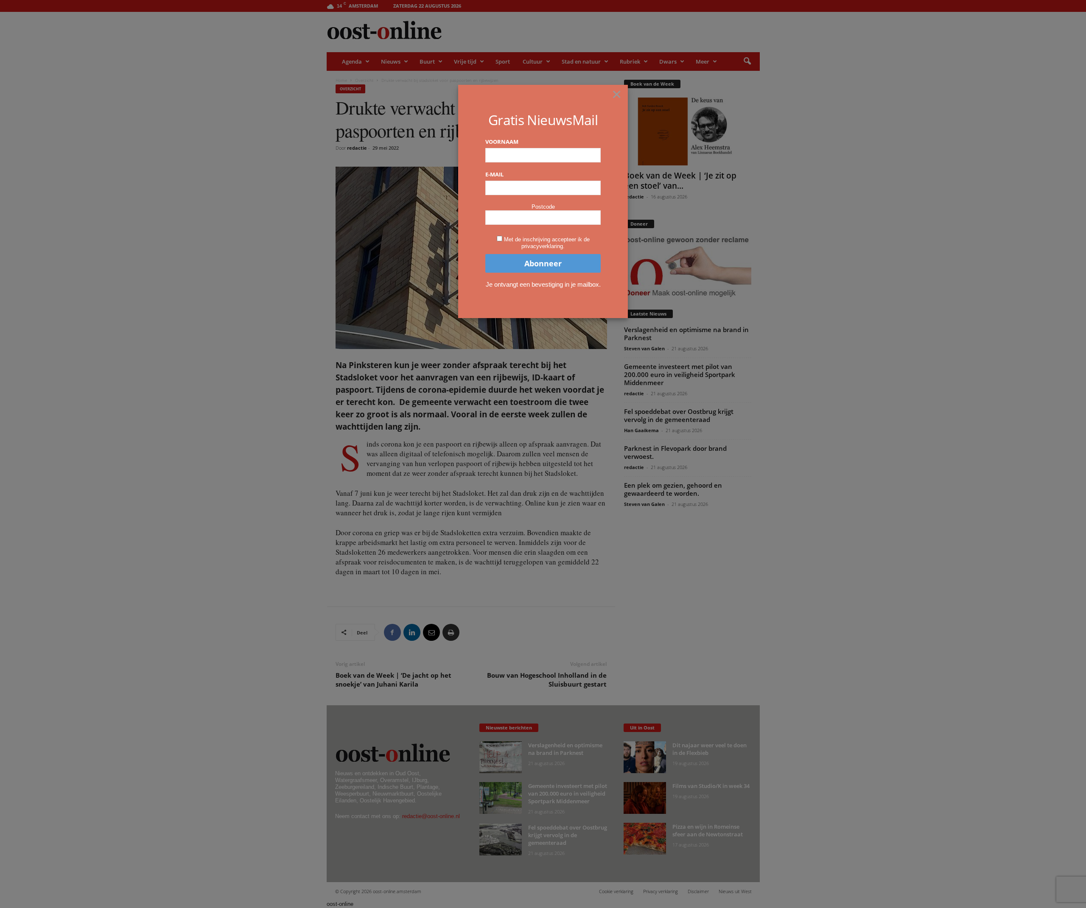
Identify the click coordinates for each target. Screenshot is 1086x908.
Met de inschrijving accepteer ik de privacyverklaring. (547, 242)
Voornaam (501, 141)
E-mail (494, 174)
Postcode (543, 207)
